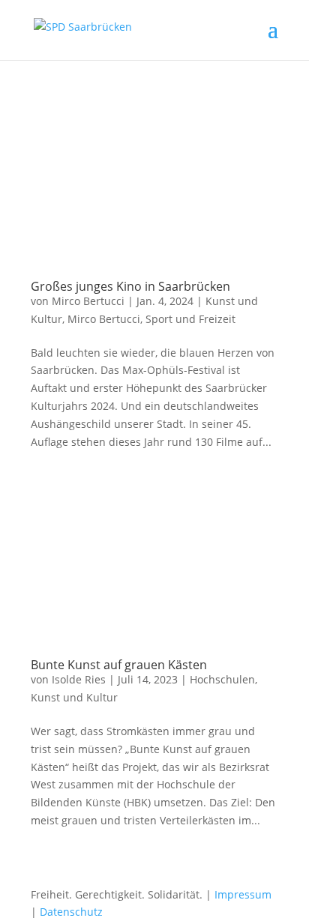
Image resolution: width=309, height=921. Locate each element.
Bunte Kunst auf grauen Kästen (119, 664)
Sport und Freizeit (191, 319)
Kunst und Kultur (74, 697)
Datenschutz (71, 912)
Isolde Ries (79, 679)
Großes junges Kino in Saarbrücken (130, 286)
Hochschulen (222, 679)
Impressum (243, 894)
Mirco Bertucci (88, 301)
